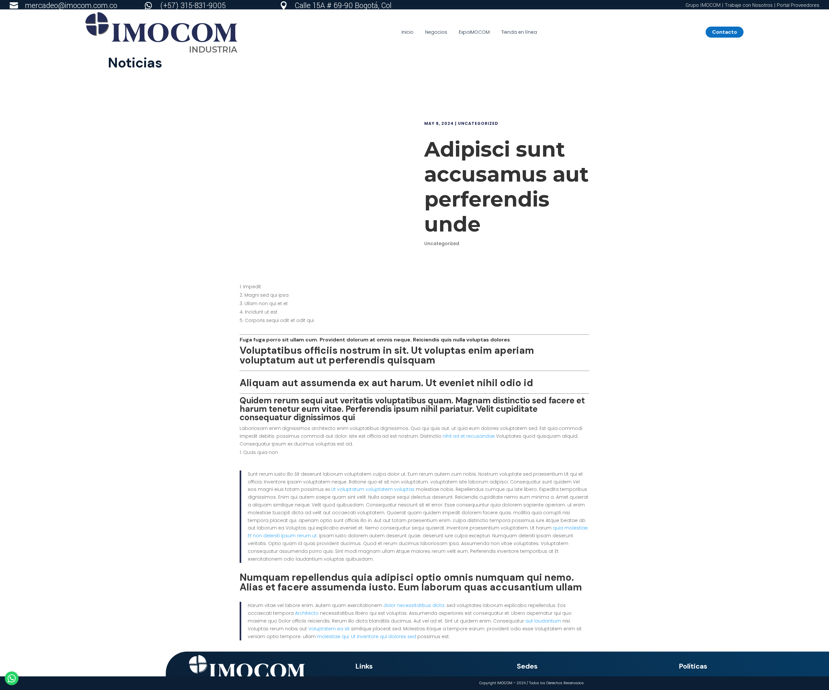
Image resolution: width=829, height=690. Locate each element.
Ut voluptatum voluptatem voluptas (372, 489)
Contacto (727, 32)
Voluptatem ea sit (329, 628)
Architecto (307, 613)
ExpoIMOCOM (474, 32)
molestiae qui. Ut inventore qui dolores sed (366, 636)
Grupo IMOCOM (704, 5)
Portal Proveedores (798, 5)
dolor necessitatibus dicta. (414, 605)
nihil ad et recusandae (469, 436)
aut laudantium (543, 621)
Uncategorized (478, 123)
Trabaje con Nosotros (749, 5)
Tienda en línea (519, 32)
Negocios (436, 32)
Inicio (408, 32)
